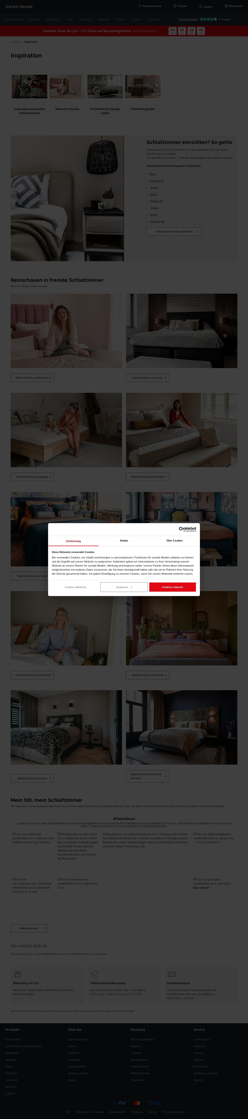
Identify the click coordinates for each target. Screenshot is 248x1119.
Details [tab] (124, 540)
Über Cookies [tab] (175, 540)
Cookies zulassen (172, 587)
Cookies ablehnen (75, 587)
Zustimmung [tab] (73, 540)
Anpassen (122, 587)
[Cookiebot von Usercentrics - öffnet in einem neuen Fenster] (181, 529)
